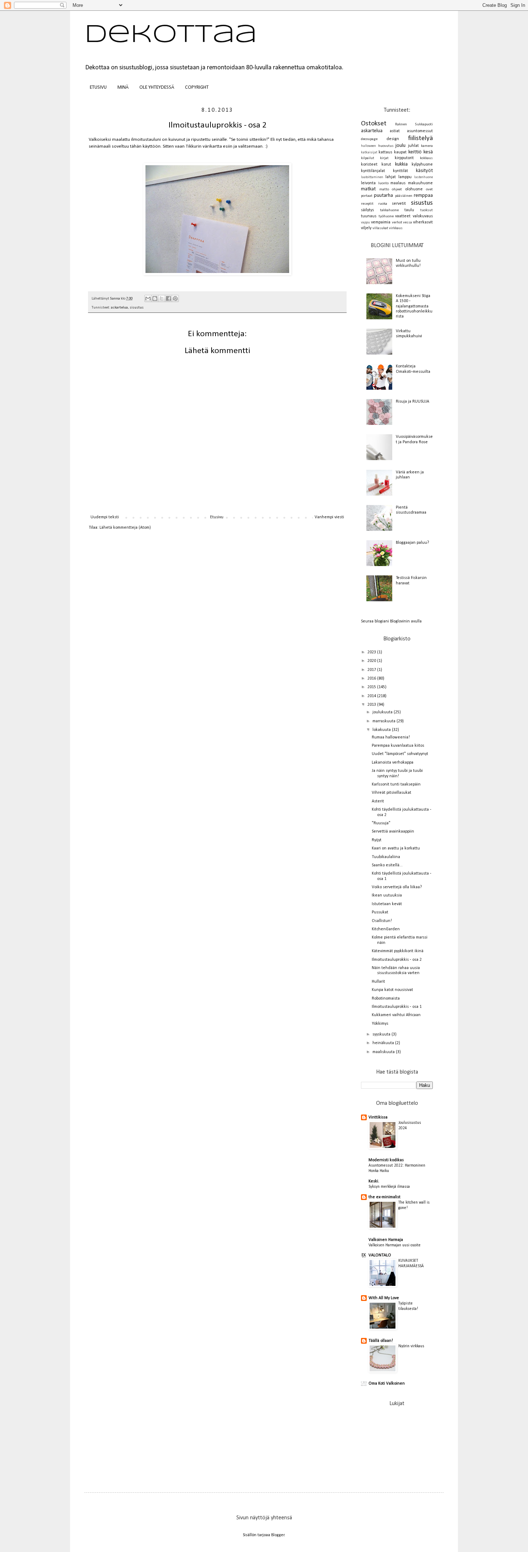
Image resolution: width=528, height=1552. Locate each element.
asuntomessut (420, 131)
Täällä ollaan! (381, 1341)
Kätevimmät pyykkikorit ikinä (397, 951)
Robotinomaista (386, 998)
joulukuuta (383, 712)
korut (386, 164)
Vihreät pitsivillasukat (391, 793)
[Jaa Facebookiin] (168, 298)
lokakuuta (382, 730)
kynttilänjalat (373, 171)
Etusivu (216, 517)
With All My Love (384, 1298)
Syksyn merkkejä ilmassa (389, 1187)
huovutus (386, 146)
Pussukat (380, 912)
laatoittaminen (372, 177)
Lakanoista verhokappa (392, 762)
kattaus (385, 152)
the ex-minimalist (384, 1197)
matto (384, 189)
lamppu (405, 177)
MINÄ (123, 87)
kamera (427, 146)
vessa (407, 222)
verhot (397, 222)
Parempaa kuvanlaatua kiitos (398, 745)
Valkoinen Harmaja (386, 1240)
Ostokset (373, 123)
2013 (372, 705)
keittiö (415, 152)
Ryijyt (376, 840)
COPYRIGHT (197, 87)
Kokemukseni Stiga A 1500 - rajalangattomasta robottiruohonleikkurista (414, 306)
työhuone (386, 216)
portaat (366, 196)
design (392, 139)
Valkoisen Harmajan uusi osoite (395, 1245)
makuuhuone (420, 183)
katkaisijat (369, 152)
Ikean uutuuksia (387, 895)
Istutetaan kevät (387, 904)
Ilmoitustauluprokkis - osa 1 (397, 1007)
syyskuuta (382, 1034)
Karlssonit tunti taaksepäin (396, 784)
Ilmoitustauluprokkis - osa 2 (397, 960)
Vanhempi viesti (329, 517)
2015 (372, 687)
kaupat (400, 152)
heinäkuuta (383, 1043)
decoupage (369, 139)
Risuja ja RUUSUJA (412, 401)
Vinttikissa (378, 1117)
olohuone (414, 189)
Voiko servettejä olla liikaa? (397, 887)
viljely (366, 228)
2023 (372, 652)
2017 (372, 670)
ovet (429, 189)
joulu (400, 145)
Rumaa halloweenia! (391, 737)
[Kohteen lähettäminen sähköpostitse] (148, 298)
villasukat (380, 228)
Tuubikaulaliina (386, 857)
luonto (383, 183)
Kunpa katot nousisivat (392, 990)
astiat (395, 131)
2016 (372, 678)
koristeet (369, 164)
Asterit (378, 801)
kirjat (384, 158)
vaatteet (403, 216)
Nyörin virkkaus (411, 1346)
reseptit (367, 204)
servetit (399, 203)
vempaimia (380, 222)
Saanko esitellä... (387, 865)
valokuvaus (423, 216)
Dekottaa (170, 35)
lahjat (390, 177)
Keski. (374, 1181)
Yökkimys (380, 1023)
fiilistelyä (420, 138)
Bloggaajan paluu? (412, 543)
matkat (368, 189)
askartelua (119, 308)
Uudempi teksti (105, 517)
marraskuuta (384, 721)
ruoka (382, 204)
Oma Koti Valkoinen (387, 1383)
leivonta (368, 183)
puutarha (383, 195)
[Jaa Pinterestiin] (175, 298)
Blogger (277, 1535)
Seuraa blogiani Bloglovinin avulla (391, 621)
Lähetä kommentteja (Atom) (125, 527)
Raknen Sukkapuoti (414, 124)
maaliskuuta (384, 1052)
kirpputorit (404, 158)
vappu (365, 222)
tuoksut (426, 210)
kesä (428, 152)
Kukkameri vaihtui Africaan (396, 1015)
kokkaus (426, 158)
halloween (368, 146)
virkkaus (396, 228)
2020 (372, 661)
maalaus (398, 183)
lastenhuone (423, 177)
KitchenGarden (386, 929)
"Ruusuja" (381, 823)
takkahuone (389, 210)
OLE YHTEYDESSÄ (156, 87)
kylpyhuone (422, 164)
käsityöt (424, 170)
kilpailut (367, 158)
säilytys (367, 210)
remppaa (423, 195)
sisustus (137, 308)
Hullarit (378, 981)
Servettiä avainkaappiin (393, 831)
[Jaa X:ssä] (161, 298)
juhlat (413, 146)
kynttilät (400, 171)
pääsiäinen (403, 196)
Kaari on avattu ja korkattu (396, 848)
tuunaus (368, 216)
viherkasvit (423, 222)
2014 (372, 696)
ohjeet (397, 189)
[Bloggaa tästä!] (154, 298)
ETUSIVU (98, 87)
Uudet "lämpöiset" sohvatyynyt (400, 754)
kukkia (401, 164)
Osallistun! (382, 921)
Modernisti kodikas (386, 1160)
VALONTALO (380, 1255)
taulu (409, 210)
